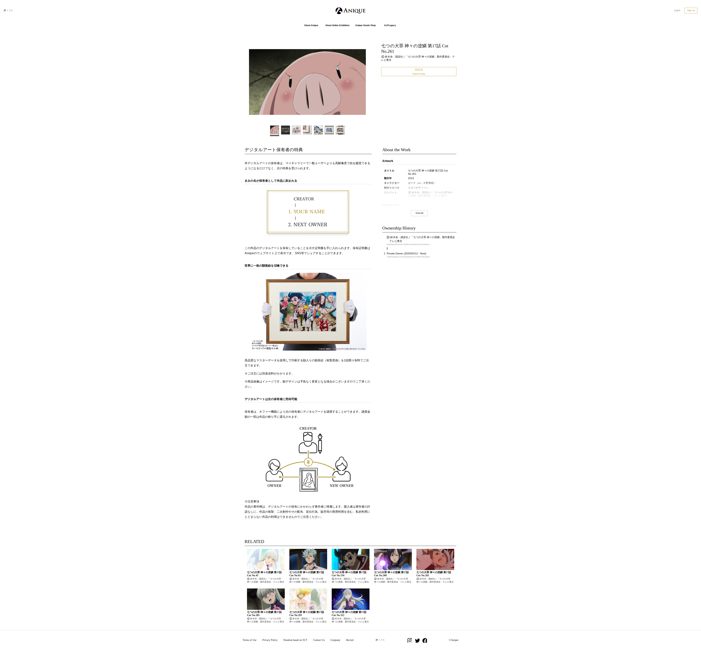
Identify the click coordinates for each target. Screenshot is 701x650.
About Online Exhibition (337, 25)
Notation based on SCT (295, 640)
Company (335, 640)
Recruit (350, 640)
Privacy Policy (269, 640)
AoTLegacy (390, 25)
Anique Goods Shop (365, 25)
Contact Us (319, 640)
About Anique (311, 25)
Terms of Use (249, 640)
